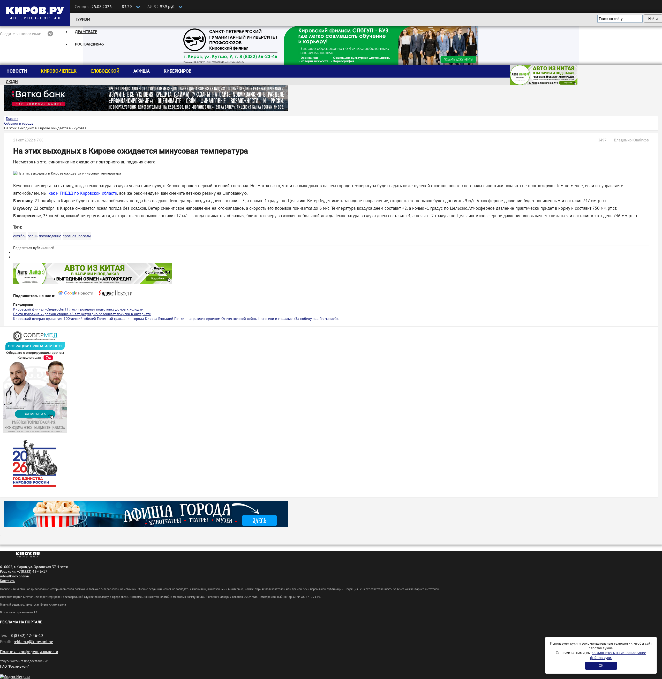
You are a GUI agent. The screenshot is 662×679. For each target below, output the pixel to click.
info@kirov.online (14, 576)
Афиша (141, 71)
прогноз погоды (77, 235)
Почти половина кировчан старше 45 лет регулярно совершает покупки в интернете (82, 314)
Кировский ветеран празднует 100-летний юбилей (54, 318)
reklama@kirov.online (33, 641)
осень (32, 235)
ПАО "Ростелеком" (14, 666)
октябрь (19, 235)
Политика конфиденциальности (29, 651)
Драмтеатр (86, 31)
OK (601, 666)
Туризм (82, 19)
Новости (16, 71)
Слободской (105, 71)
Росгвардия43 (89, 44)
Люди (12, 81)
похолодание (50, 235)
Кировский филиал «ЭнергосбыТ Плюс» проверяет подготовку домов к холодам (78, 309)
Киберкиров (178, 71)
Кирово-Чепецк (59, 71)
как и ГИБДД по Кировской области (83, 193)
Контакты (7, 580)
